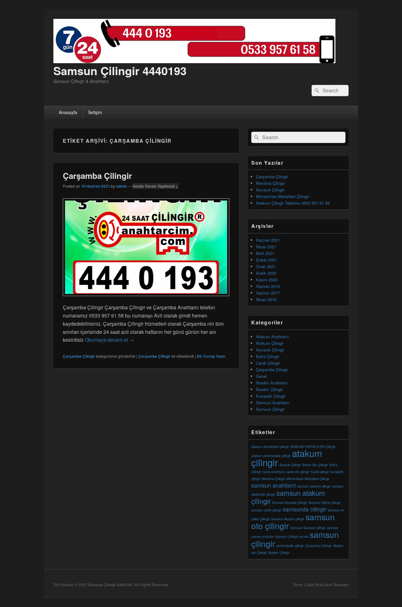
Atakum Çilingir (270, 343)
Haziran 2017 (268, 293)
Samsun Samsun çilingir (308, 527)
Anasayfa (68, 112)
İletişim (95, 112)
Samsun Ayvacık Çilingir (289, 502)
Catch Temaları (335, 585)
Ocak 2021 (266, 266)
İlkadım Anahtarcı (272, 383)
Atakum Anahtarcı (272, 336)
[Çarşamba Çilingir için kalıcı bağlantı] (146, 299)
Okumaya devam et (109, 339)
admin (121, 186)
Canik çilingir (320, 471)
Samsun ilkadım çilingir (287, 518)
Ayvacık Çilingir (270, 190)
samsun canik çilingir (266, 510)
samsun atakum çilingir (288, 497)
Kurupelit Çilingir (270, 396)
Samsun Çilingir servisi (291, 536)
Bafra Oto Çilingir (315, 464)
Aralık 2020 (266, 273)
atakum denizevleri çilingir (270, 446)
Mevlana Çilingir (270, 183)
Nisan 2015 (266, 299)
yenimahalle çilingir (290, 545)
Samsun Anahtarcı (273, 403)
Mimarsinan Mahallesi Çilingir (282, 196)
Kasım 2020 (267, 280)
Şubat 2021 (266, 260)
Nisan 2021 (266, 247)
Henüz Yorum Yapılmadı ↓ (155, 186)
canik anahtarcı (274, 471)
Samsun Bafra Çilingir (324, 502)
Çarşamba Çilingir (97, 175)
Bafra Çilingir (267, 356)
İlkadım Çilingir (269, 389)
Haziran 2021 (268, 240)
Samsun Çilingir (270, 409)
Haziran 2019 (268, 286)
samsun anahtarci (273, 485)
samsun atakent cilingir (314, 486)
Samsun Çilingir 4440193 (120, 70)
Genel (261, 376)
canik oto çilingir (297, 471)
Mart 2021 (265, 253)
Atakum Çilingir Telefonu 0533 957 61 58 (292, 203)
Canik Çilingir (268, 363)
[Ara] (316, 90)
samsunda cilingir (304, 509)
